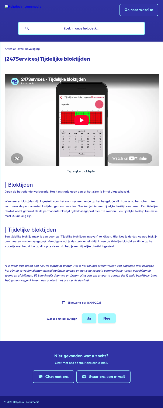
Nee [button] (106, 318)
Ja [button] (89, 318)
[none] (23, 6)
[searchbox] (81, 28)
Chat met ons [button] (57, 376)
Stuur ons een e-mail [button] (107, 376)
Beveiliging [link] (32, 49)
